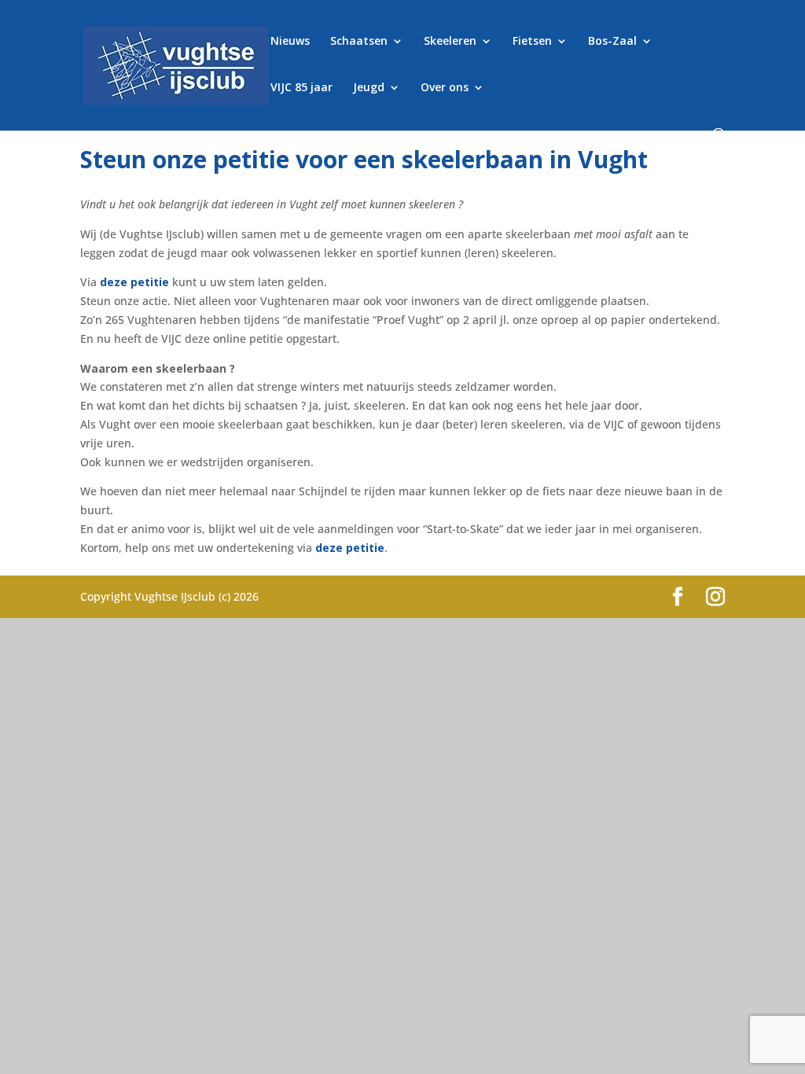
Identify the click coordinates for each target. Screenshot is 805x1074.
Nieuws (290, 41)
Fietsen (532, 41)
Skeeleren (450, 41)
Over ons (445, 88)
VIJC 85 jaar (301, 88)
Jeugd (368, 88)
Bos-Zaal (612, 41)
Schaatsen (359, 41)
